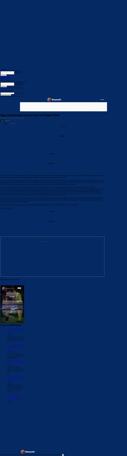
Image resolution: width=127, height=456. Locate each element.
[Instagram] (93, 99)
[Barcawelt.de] (54, 100)
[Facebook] (90, 99)
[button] (105, 110)
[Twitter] (96, 99)
